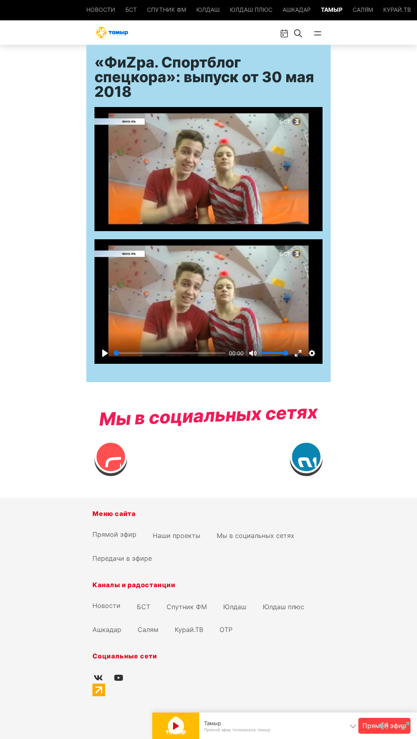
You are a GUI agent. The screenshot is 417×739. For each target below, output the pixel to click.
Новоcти (100, 9)
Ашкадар (297, 9)
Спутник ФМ (166, 9)
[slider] (170, 353)
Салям (363, 9)
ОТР (226, 629)
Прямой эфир (114, 534)
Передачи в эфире (122, 558)
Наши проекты (176, 535)
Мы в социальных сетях (255, 535)
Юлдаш (207, 9)
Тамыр (331, 9)
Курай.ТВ (397, 9)
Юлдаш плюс (251, 9)
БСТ (131, 9)
